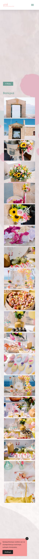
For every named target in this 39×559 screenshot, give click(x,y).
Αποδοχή (8, 552)
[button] (32, 5)
